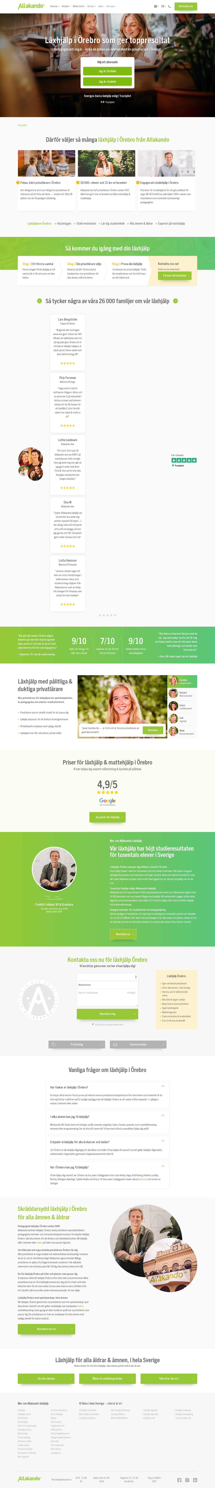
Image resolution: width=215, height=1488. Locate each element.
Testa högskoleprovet (60, 1433)
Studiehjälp (23, 1422)
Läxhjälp (21, 1410)
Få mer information (174, 275)
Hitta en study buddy (27, 1426)
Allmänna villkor (25, 1441)
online (39, 1242)
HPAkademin (56, 1429)
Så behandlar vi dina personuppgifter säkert (109, 1024)
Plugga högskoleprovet (61, 1437)
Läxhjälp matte (24, 1429)
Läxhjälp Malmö (118, 1414)
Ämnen (54, 6)
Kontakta (153, 730)
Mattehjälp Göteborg (120, 1410)
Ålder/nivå (78, 6)
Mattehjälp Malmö (119, 1418)
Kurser (90, 6)
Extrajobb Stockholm (27, 1453)
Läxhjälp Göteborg (87, 1418)
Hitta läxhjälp (57, 1414)
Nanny (53, 1418)
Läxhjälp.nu (56, 1453)
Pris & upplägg (24, 1437)
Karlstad (143, 1179)
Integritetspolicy (25, 1449)
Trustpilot (110, 102)
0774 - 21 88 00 (81, 1480)
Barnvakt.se (56, 1449)
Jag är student (107, 81)
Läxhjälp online (24, 1414)
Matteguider (23, 1457)
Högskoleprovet (58, 1426)
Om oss (110, 6)
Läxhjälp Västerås (150, 1414)
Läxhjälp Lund (149, 1418)
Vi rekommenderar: (59, 1410)
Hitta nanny (56, 1422)
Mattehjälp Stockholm (89, 1414)
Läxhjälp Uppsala (150, 1410)
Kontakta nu (186, 6)
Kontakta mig (107, 1014)
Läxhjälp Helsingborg (184, 1414)
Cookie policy (23, 1445)
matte (80, 1306)
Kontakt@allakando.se (61, 1479)
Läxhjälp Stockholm (87, 1410)
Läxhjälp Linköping (183, 1410)
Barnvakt (55, 1441)
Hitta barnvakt (57, 1445)
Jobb (100, 6)
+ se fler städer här (183, 1418)
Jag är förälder (107, 71)
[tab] (100, 615)
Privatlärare (23, 1418)
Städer (65, 6)
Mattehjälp (23, 1433)
